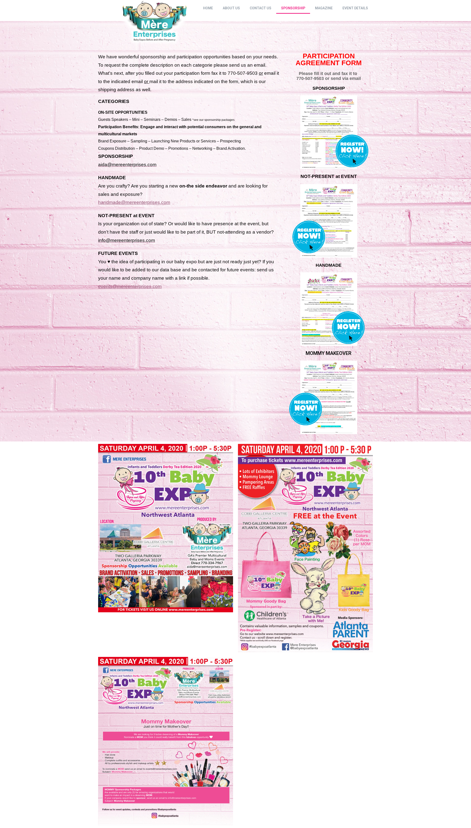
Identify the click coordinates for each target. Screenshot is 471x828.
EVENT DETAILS (355, 8)
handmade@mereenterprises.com (134, 202)
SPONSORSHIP (293, 8)
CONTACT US (260, 8)
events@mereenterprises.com (130, 286)
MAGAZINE (324, 8)
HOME (208, 8)
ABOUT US (231, 8)
